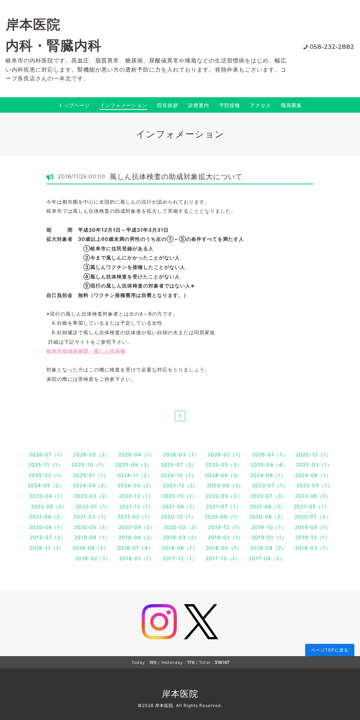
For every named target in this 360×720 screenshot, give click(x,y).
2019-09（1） (313, 527)
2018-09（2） (90, 548)
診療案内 (198, 105)
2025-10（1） (89, 465)
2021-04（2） (47, 517)
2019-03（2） (181, 537)
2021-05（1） (311, 506)
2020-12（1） (178, 517)
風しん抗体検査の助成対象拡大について (176, 176)
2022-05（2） (49, 506)
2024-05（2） (46, 485)
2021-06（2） (267, 506)
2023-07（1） (270, 485)
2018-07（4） (135, 548)
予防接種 (229, 105)
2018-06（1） (180, 548)
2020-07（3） (312, 517)
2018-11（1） (47, 548)
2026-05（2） (91, 454)
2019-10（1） (269, 527)
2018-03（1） (313, 548)
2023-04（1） (47, 496)
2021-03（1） (91, 517)
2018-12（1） (312, 537)
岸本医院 (180, 693)
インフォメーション (123, 105)
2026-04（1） (136, 454)
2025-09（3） (133, 465)
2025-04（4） (269, 465)
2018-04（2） (268, 548)
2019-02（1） (225, 537)
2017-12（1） (180, 558)
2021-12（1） (136, 506)
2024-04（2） (91, 485)
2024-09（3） (223, 475)
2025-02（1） (47, 475)
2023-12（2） (180, 485)
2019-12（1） (225, 527)
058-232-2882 (332, 47)
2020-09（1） (223, 517)
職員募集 (291, 105)
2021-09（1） (180, 506)
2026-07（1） (47, 454)
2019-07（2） (48, 537)
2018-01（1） (136, 558)
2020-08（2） (267, 517)
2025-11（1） (45, 465)
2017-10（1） (223, 558)
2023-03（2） (92, 496)
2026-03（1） (181, 454)
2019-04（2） (136, 537)
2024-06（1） (313, 475)
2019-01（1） (269, 537)
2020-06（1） (47, 527)
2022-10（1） (179, 496)
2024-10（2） (179, 475)
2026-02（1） (226, 454)
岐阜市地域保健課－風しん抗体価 (86, 351)
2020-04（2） (136, 527)
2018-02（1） (93, 558)
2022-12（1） (136, 496)
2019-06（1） (92, 537)
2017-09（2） (267, 558)
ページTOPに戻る (329, 650)
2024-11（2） (134, 475)
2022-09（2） (224, 496)
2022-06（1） (313, 496)
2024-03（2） (136, 485)
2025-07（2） (179, 465)
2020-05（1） (92, 527)
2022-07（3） (268, 496)
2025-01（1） (91, 475)
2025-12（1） (313, 454)
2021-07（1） (223, 506)
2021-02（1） (135, 517)
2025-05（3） (223, 465)
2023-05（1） (314, 485)
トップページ (74, 105)
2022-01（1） (93, 506)
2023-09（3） (225, 485)
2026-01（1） (270, 454)
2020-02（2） (181, 527)
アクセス (260, 105)
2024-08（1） (268, 475)
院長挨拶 (167, 105)
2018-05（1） (224, 548)
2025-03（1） (314, 465)
